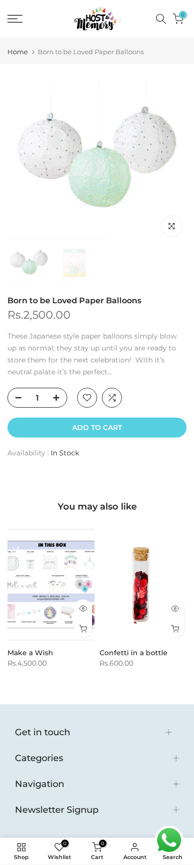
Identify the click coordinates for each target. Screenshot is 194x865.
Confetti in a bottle (133, 652)
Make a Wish (30, 652)
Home (17, 52)
